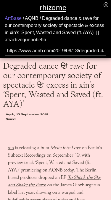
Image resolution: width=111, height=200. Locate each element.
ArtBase (13, 18)
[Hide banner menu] (106, 4)
